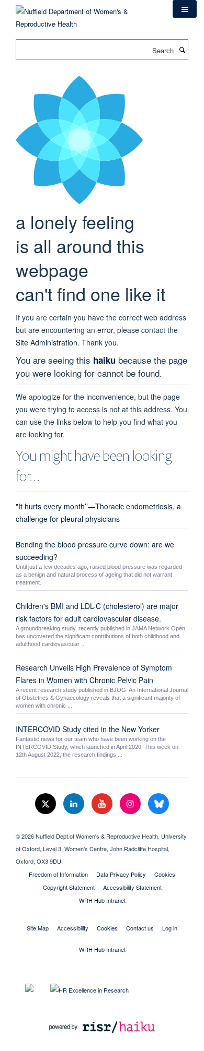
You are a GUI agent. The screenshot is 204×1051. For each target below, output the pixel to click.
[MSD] (102, 827)
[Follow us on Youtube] (103, 804)
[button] (185, 9)
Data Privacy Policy (121, 874)
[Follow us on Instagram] (131, 804)
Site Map (38, 928)
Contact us (140, 928)
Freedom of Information (58, 874)
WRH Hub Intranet (102, 900)
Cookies (164, 874)
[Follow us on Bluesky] (158, 804)
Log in (169, 928)
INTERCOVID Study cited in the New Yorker (88, 729)
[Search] (182, 49)
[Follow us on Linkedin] (74, 804)
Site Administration (46, 342)
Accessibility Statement (132, 887)
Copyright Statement (69, 887)
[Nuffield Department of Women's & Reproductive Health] (86, 14)
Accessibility (72, 928)
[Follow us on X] (46, 804)
